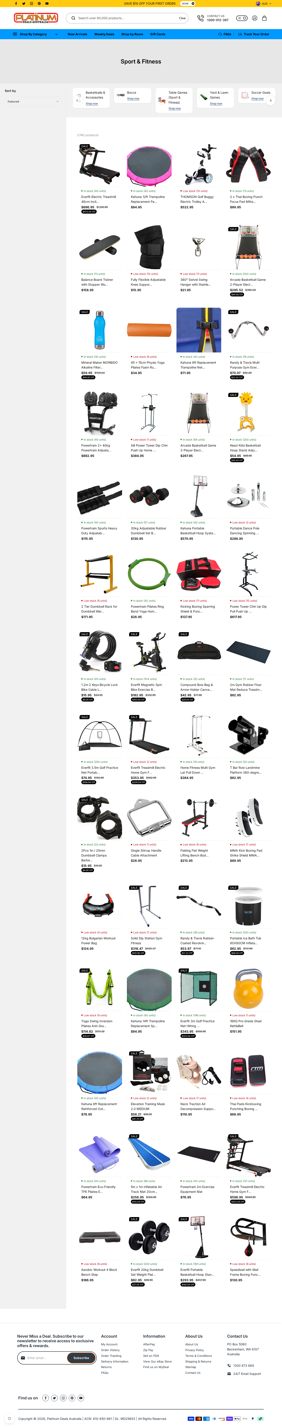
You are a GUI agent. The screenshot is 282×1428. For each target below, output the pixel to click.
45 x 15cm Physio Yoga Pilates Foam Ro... (148, 365)
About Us (191, 1344)
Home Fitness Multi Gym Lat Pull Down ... (197, 770)
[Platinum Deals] (36, 18)
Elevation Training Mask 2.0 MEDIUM (148, 1106)
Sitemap (190, 1367)
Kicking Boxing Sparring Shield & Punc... (197, 609)
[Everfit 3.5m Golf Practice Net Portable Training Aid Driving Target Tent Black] (99, 735)
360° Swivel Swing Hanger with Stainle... (195, 282)
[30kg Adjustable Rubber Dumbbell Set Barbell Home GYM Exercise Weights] (149, 495)
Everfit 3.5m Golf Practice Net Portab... (99, 770)
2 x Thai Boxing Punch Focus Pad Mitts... (246, 199)
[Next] (270, 100)
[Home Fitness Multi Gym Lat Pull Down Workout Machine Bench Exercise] (198, 735)
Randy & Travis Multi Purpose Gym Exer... (245, 365)
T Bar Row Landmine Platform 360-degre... (246, 770)
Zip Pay (148, 1350)
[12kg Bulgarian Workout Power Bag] (99, 905)
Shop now (92, 103)
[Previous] (77, 100)
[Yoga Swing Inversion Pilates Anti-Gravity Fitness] (99, 988)
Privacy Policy (194, 1350)
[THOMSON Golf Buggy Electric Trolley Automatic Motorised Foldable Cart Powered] (198, 164)
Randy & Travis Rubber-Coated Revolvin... (197, 940)
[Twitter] (23, 3)
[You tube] (47, 3)
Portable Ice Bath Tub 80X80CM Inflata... (245, 940)
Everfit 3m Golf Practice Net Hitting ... (197, 1023)
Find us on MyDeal (156, 1367)
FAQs (104, 1372)
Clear (182, 18)
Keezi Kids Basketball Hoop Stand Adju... (245, 447)
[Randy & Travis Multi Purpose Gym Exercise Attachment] (248, 330)
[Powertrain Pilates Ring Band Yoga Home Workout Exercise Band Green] (149, 574)
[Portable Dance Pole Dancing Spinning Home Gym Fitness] (248, 495)
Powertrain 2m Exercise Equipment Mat (197, 1189)
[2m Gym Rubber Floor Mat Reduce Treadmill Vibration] (248, 652)
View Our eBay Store (157, 1361)
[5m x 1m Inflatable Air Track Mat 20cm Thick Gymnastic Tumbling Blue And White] (149, 1154)
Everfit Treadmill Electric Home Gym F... (148, 770)
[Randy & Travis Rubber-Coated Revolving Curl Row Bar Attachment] (198, 905)
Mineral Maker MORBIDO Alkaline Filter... (99, 365)
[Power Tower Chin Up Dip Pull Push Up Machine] (248, 574)
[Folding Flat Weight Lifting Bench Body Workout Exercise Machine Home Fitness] (198, 817)
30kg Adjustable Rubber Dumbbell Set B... (148, 530)
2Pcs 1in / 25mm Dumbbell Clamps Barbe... (94, 855)
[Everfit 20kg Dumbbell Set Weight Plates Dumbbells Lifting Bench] (149, 1237)
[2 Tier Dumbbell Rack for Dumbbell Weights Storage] (99, 574)
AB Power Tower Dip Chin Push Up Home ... (149, 447)
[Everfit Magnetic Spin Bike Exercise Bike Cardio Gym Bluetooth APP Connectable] (149, 652)
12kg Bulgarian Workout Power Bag (98, 940)
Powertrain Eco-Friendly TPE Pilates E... (98, 1189)
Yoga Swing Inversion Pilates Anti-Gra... (96, 1023)
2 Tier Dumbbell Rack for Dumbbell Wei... (99, 609)
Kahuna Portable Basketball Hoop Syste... (198, 530)
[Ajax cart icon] (264, 18)
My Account (109, 1344)
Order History (110, 1350)
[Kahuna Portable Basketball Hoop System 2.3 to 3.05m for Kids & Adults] (198, 495)
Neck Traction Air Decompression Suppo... (198, 1106)
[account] (255, 18)
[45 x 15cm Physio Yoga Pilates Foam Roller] (149, 330)
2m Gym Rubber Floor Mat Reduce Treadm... (246, 687)
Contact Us (192, 1372)
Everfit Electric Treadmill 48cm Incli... (98, 199)
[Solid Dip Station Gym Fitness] (149, 905)
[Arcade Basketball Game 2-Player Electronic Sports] (248, 247)
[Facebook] (16, 3)
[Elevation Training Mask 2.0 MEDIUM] (149, 1071)
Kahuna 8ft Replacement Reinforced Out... (99, 1106)
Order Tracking (111, 1355)
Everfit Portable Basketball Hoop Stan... (197, 1272)
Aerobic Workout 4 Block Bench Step (99, 1272)
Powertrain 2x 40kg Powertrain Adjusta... (96, 447)
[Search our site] (73, 18)
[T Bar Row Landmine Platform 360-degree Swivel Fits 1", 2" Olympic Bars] (248, 735)
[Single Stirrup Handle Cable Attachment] (149, 817)
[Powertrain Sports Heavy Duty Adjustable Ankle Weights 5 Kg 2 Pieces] (99, 495)
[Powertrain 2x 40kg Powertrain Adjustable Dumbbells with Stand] (99, 413)
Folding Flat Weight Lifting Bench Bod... (194, 853)
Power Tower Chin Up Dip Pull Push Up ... (248, 609)
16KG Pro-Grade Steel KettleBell (246, 1023)
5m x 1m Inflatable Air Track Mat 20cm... (146, 1189)
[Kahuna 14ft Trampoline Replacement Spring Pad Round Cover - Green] (149, 988)
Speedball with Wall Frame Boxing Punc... (245, 1272)
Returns (106, 1367)
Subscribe (81, 1358)
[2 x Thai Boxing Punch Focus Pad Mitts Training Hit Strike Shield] (248, 164)
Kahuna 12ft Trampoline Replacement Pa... (148, 199)
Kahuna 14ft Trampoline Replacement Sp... (148, 1023)
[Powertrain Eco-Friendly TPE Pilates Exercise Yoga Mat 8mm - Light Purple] (99, 1154)
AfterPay (149, 1344)
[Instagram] (31, 3)
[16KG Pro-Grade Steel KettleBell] (248, 988)
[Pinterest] (39, 3)
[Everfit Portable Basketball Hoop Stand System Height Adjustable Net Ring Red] (198, 1237)
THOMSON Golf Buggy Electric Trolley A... (197, 199)
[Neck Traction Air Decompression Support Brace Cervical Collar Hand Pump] (198, 1071)
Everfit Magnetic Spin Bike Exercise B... (146, 687)
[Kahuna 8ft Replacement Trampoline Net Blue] (198, 330)
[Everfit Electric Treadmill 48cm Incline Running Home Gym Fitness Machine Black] (99, 164)
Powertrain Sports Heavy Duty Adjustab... (99, 530)
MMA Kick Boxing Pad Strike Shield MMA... (246, 853)
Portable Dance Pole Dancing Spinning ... (244, 530)
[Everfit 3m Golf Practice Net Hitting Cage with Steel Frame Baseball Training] (198, 988)
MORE (185, 3)
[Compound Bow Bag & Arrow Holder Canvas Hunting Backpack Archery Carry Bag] (198, 652)
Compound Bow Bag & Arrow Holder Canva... (196, 687)
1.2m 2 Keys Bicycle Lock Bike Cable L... (99, 687)
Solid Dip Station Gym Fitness (146, 940)
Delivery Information (114, 1361)
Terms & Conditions (198, 1355)
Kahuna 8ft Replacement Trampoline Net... (198, 365)
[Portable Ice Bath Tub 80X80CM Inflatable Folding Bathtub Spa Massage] (248, 905)
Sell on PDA (151, 1355)
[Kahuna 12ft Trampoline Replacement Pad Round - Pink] (149, 164)
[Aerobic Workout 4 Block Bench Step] (99, 1237)
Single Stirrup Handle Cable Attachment (146, 853)
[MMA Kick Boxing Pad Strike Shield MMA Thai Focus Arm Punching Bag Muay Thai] (248, 817)
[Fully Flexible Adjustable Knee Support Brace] (149, 247)
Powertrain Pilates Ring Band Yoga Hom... (147, 609)
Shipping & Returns (198, 1361)
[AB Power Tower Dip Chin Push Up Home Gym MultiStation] (149, 413)
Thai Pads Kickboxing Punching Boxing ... (245, 1106)
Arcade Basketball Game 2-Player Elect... (248, 282)
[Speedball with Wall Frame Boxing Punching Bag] (248, 1237)
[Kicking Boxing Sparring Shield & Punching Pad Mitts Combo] (198, 574)
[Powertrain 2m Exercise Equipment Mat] (198, 1154)
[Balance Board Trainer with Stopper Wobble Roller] (99, 247)
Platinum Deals (57, 1419)
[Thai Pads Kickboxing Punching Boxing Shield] (248, 1071)
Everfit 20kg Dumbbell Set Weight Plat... (147, 1272)
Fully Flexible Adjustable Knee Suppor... (148, 282)
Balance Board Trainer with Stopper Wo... (97, 282)
